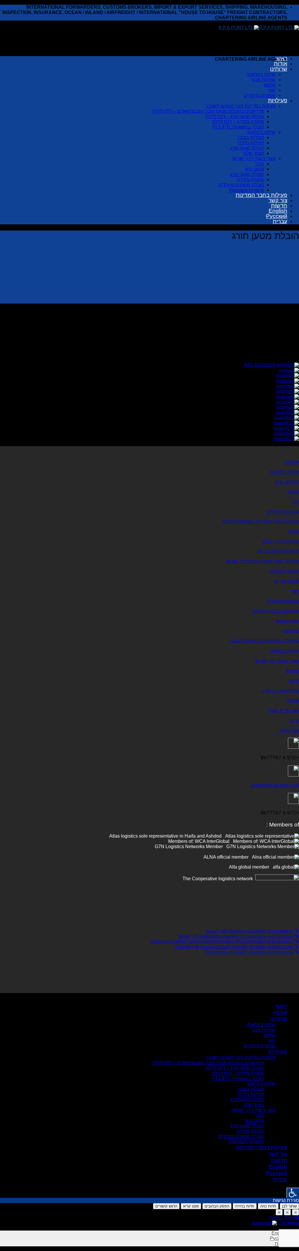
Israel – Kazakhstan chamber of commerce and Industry (237, 936)
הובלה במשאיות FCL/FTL (238, 126)
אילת (294, 720)
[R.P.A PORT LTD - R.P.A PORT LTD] (258, 27)
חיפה (294, 680)
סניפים (292, 670)
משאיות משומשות (246, 190)
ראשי (281, 58)
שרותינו (278, 69)
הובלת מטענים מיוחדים (241, 184)
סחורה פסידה (250, 179)
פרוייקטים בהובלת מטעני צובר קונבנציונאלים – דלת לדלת (208, 111)
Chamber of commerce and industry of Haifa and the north (234, 946)
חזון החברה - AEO (281, 541)
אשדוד (292, 700)
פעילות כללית (251, 142)
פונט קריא (191, 1206)
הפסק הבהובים (217, 1206)
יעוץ (272, 90)
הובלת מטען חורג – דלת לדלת (235, 116)
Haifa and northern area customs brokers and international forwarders (222, 941)
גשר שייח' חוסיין (283, 710)
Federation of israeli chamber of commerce (250, 951)
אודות (280, 63)
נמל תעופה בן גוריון (280, 690)
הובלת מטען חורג (247, 147)
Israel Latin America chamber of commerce (250, 930)
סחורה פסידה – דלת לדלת (238, 121)
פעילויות (277, 100)
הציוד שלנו (254, 153)
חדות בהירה (244, 1206)
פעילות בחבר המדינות (261, 195)
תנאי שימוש (287, 620)
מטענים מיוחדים (260, 95)
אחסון (270, 84)
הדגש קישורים (166, 1206)
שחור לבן (289, 1206)
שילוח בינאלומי (284, 571)
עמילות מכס (264, 79)
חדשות (279, 205)
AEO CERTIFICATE (278, 551)
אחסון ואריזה (286, 581)
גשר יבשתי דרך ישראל (254, 158)
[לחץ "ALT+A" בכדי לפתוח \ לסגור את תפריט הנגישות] (292, 1193)
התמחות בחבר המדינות (275, 611)
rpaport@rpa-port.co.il (275, 785)
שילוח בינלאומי (261, 74)
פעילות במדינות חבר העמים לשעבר (241, 105)
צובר (259, 163)
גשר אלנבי (289, 730)
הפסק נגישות (282, 1217)
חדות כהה (268, 1206)
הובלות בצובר (250, 137)
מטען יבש (254, 169)
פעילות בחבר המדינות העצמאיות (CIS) (260, 521)
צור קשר (277, 200)
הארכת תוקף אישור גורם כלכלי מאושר (262, 561)
